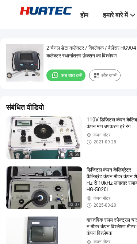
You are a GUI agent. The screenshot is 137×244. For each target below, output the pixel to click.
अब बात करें (71, 75)
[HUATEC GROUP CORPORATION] (45, 10)
